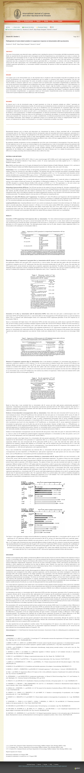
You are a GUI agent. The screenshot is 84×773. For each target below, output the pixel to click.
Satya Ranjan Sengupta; (40, 29)
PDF (53, 27)
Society (46, 21)
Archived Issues (28, 21)
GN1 (77, 768)
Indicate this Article (29, 27)
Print (8, 27)
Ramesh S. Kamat (52, 29)
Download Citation (42, 27)
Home (18, 21)
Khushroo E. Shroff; (28, 29)
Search (39, 21)
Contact (60, 21)
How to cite (17, 27)
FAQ (53, 21)
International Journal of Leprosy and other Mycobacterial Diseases (32, 14)
